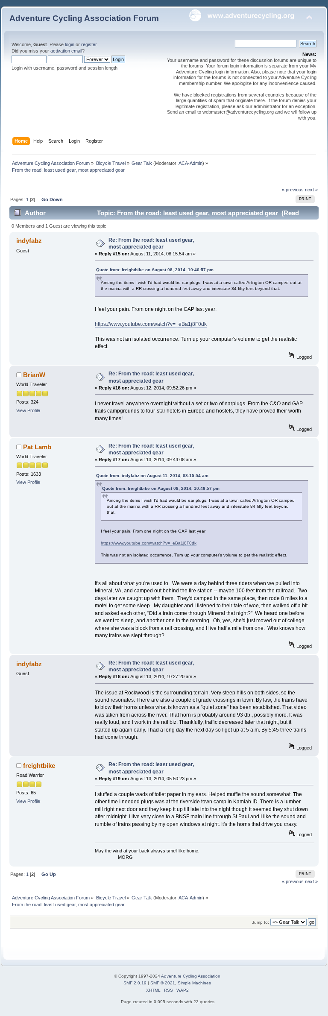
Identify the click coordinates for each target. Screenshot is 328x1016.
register (89, 44)
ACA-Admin (190, 163)
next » (311, 189)
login (69, 44)
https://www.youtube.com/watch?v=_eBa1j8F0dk (151, 324)
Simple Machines (194, 983)
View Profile (28, 410)
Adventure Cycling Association (190, 976)
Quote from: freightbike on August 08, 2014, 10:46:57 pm (155, 269)
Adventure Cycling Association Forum (84, 18)
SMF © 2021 (162, 983)
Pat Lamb (37, 447)
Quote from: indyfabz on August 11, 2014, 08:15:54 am (152, 475)
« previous (293, 189)
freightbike (39, 765)
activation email (66, 50)
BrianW (34, 374)
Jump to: (260, 922)
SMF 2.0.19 (134, 983)
